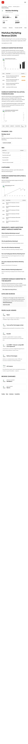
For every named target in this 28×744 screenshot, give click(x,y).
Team (7, 394)
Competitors (17, 394)
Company (5, 27)
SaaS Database (4, 6)
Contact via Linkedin (7, 142)
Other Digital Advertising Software (9, 289)
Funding (3, 394)
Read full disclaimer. (7, 302)
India (12, 12)
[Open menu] (25, 2)
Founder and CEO (18, 27)
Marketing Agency (16, 6)
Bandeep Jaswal (6, 134)
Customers (11, 394)
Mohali (6, 12)
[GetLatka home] (3, 2)
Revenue (11, 27)
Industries (10, 6)
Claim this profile (6, 304)
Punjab (9, 12)
